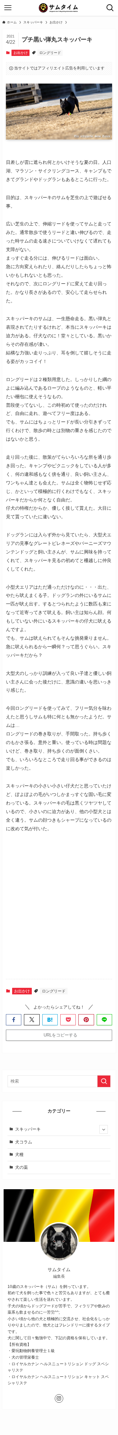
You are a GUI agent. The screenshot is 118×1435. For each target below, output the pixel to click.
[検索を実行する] (103, 1081)
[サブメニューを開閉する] (103, 1129)
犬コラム (23, 1142)
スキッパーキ (28, 1129)
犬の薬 (21, 1167)
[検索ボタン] (110, 8)
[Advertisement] (59, 911)
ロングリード (50, 53)
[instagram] (59, 1398)
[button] (13, 1019)
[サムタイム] (59, 8)
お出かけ (20, 53)
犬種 (19, 1154)
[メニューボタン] (8, 8)
